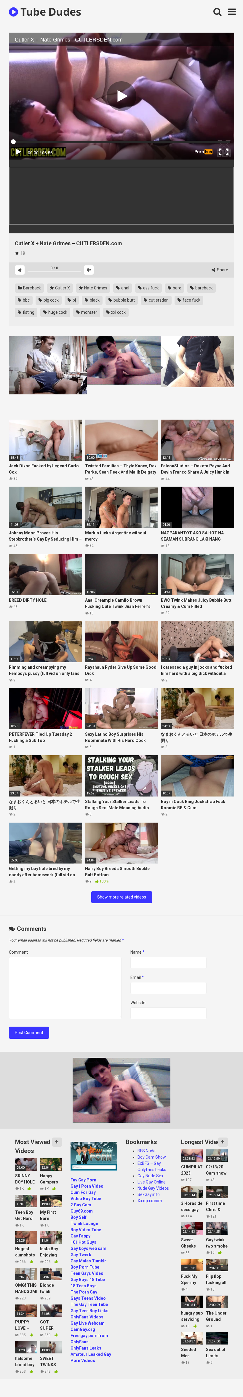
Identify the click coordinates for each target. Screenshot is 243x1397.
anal (124, 288)
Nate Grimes (95, 288)
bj (74, 300)
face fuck (191, 300)
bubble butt (124, 300)
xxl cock (118, 312)
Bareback (31, 288)
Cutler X (62, 288)
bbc (26, 300)
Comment (18, 952)
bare (176, 288)
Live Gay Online (152, 1182)
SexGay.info (149, 1194)
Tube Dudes (49, 11)
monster (88, 312)
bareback (203, 288)
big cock (51, 300)
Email (137, 977)
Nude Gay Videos (153, 1188)
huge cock (57, 312)
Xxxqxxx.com (150, 1200)
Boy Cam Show (152, 1157)
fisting (28, 312)
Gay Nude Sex (150, 1175)
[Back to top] (223, 1379)
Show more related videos (121, 897)
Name (137, 952)
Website (138, 1002)
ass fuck (150, 288)
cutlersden (158, 300)
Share (222, 269)
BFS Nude (147, 1150)
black (94, 300)
